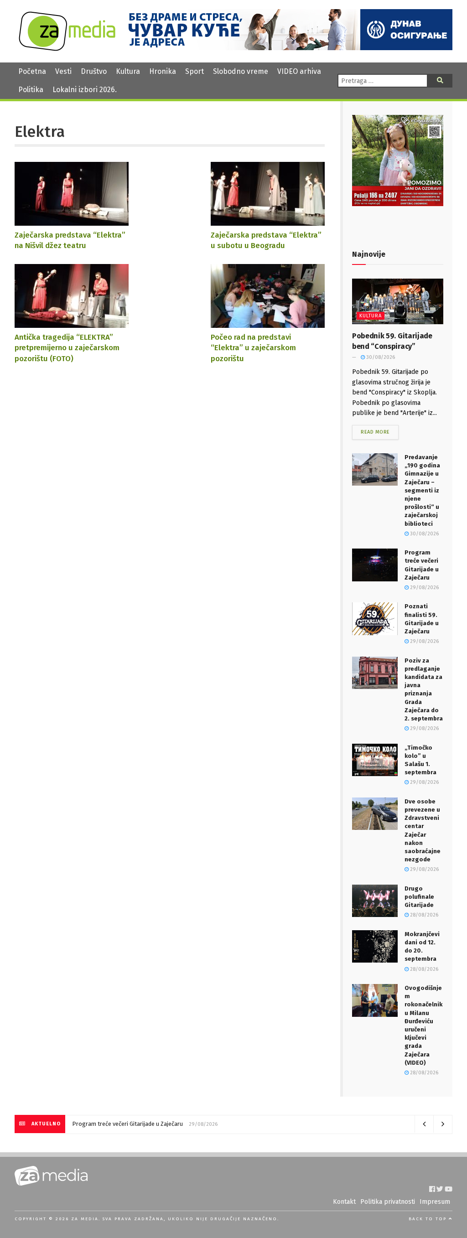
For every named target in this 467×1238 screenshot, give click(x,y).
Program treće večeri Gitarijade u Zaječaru (127, 1123)
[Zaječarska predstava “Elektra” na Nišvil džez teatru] (72, 221)
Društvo (94, 71)
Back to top (429, 1219)
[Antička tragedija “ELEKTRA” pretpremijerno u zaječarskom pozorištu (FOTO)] (72, 323)
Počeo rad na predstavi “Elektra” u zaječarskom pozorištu (253, 347)
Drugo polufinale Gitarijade (419, 896)
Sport (194, 71)
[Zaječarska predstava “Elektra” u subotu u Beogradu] (268, 221)
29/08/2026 (424, 588)
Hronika (162, 71)
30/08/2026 (380, 357)
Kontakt (344, 1202)
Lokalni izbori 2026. (84, 89)
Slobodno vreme (240, 71)
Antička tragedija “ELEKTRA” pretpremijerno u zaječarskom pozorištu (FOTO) (67, 347)
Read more (375, 432)
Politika (30, 89)
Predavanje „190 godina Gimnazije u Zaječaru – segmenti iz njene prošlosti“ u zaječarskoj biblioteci (422, 490)
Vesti (63, 71)
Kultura (128, 71)
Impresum (435, 1202)
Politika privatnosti (387, 1202)
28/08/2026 (423, 915)
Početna (32, 71)
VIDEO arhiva (299, 71)
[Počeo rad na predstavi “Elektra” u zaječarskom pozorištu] (268, 323)
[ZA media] (67, 48)
